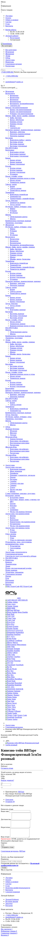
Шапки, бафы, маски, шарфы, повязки (20, 116)
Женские (13, 433)
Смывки (13, 485)
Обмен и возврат (11, 20)
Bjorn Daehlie (23, 612)
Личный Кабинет (12, 899)
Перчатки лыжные (17, 136)
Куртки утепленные (17, 172)
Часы (12, 550)
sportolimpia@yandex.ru (14, 82)
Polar (13, 659)
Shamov (16, 695)
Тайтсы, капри (11, 184)
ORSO (15, 653)
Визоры (13, 536)
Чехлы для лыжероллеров (20, 526)
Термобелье (9, 192)
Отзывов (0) (10, 802)
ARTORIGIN (23, 600)
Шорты (8, 215)
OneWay (17, 657)
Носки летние (15, 180)
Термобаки (14, 510)
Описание (9, 800)
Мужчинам (9, 52)
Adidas (15, 602)
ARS (19, 598)
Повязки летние (16, 122)
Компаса (8, 562)
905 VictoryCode (26, 586)
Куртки (8, 166)
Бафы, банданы (16, 118)
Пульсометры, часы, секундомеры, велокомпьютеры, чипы (18, 543)
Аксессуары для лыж (13, 467)
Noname (17, 649)
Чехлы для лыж (16, 489)
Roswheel (18, 683)
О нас (7, 24)
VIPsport (17, 711)
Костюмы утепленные (18, 146)
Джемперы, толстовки (14, 223)
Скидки (8, 22)
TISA (14, 707)
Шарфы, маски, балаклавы (20, 259)
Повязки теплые (16, 124)
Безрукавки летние (17, 152)
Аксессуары (10, 60)
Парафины (14, 473)
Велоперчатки (15, 101)
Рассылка (9, 905)
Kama (14, 638)
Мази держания (16, 471)
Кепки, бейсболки (17, 120)
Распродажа (10, 66)
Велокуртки (14, 97)
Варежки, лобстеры (17, 132)
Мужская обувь (11, 437)
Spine (14, 699)
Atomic (15, 606)
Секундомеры (15, 548)
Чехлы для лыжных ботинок (21, 512)
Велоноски (14, 99)
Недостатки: (5, 827)
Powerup (17, 661)
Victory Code (22, 715)
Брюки (8, 158)
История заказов (11, 901)
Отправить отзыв (7, 847)
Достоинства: (6, 819)
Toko (13, 709)
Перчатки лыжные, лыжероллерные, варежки (23, 130)
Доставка (9, 16)
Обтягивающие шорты (18, 217)
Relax (14, 673)
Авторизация (15, 40)
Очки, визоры (10, 534)
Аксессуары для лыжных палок (17, 528)
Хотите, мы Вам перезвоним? (25, 72)
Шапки (12, 126)
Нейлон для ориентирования (16, 108)
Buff (12, 614)
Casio (14, 618)
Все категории (11, 50)
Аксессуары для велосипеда (16, 552)
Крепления (14, 520)
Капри (12, 186)
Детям (7, 56)
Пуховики (14, 174)
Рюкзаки (13, 506)
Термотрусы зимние (17, 202)
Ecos (13, 622)
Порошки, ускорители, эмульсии (22, 475)
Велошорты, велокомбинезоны (22, 103)
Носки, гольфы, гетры (13, 176)
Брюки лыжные (16, 162)
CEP (12, 616)
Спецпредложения (12, 892)
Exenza (15, 626)
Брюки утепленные (17, 164)
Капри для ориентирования (20, 112)
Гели (7, 578)
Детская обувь (10, 455)
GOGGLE (19, 630)
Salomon (17, 691)
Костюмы (9, 138)
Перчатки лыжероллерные (20, 134)
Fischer (15, 628)
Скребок (13, 481)
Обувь (7, 58)
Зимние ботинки (16, 439)
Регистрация (15, 38)
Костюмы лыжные (17, 144)
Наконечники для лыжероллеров (22, 522)
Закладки (9, 903)
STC (12, 687)
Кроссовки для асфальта (19, 441)
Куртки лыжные (16, 170)
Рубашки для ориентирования (21, 114)
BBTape (17, 610)
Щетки (12, 491)
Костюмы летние (16, 142)
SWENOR (19, 689)
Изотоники (9, 580)
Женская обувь (11, 447)
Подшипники (15, 524)
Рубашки (13, 211)
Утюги (12, 487)
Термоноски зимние (17, 182)
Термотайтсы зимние (18, 190)
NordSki (17, 651)
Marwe (15, 642)
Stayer (14, 703)
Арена (15, 719)
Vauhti (14, 713)
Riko (13, 677)
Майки (12, 209)
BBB (13, 608)
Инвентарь (9, 62)
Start (12, 701)
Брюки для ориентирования (20, 110)
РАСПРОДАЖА (11, 148)
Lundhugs (18, 640)
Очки (12, 538)
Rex (12, 675)
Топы (12, 233)
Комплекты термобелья (19, 194)
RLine (14, 669)
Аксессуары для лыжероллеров (17, 514)
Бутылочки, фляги (17, 497)
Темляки (13, 532)
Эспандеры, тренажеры (14, 572)
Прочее (13, 477)
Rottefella (18, 685)
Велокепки (14, 95)
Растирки (13, 479)
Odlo (13, 655)
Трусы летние (15, 205)
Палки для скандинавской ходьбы (18, 568)
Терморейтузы (15, 196)
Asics (13, 604)
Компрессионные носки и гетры (22, 178)
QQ (11, 663)
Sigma (14, 697)
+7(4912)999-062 (11, 76)
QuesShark (19, 665)
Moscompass (21, 644)
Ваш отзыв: (5, 837)
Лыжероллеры (10, 564)
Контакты (9, 26)
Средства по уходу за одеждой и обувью (20, 556)
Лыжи (7, 566)
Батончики (9, 582)
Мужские (13, 431)
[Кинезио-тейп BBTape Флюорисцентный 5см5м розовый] (24, 745)
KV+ (13, 636)
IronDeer (17, 634)
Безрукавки (9, 150)
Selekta (15, 693)
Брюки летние (15, 160)
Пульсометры (15, 546)
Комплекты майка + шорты (20, 140)
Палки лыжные (11, 570)
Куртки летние (15, 168)
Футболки (14, 213)
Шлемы (13, 516)
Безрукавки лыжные (18, 154)
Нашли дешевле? (7, 780)
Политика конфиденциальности (17, 888)
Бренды (8, 584)
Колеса (12, 518)
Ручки (12, 530)
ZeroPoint (18, 717)
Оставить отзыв (7, 768)
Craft (13, 620)
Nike (13, 647)
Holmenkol (20, 632)
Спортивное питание (13, 64)
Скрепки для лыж (17, 483)
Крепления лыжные (17, 469)
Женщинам (9, 54)
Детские (13, 435)
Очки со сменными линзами (21, 540)
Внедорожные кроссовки (19, 443)
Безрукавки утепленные (19, 156)
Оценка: (4, 843)
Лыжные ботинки (12, 429)
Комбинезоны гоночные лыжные (18, 221)
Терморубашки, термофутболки (22, 198)
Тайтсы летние (15, 188)
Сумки (12, 508)
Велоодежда (10, 93)
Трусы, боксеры (11, 200)
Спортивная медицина (14, 554)
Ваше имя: (5, 811)
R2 (11, 667)
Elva (12, 624)
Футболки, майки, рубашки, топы (18, 207)
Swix (13, 705)
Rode (13, 681)
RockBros (18, 679)
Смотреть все (15, 106)
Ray (12, 671)
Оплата (8, 18)
